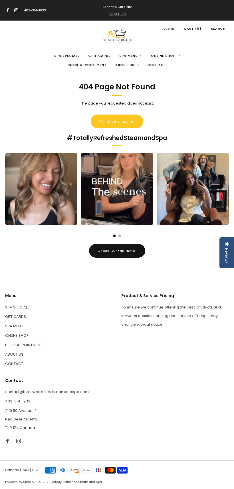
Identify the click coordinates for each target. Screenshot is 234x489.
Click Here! (117, 13)
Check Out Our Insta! (117, 250)
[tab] (114, 236)
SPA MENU (128, 55)
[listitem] (117, 10)
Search (218, 28)
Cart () (192, 28)
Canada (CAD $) (19, 470)
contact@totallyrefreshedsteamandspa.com (47, 391)
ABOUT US (124, 65)
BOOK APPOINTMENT (87, 65)
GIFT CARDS (99, 55)
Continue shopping (117, 121)
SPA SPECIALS (67, 55)
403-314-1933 (35, 10)
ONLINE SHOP (163, 55)
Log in (169, 29)
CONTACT (156, 65)
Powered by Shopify (19, 482)
